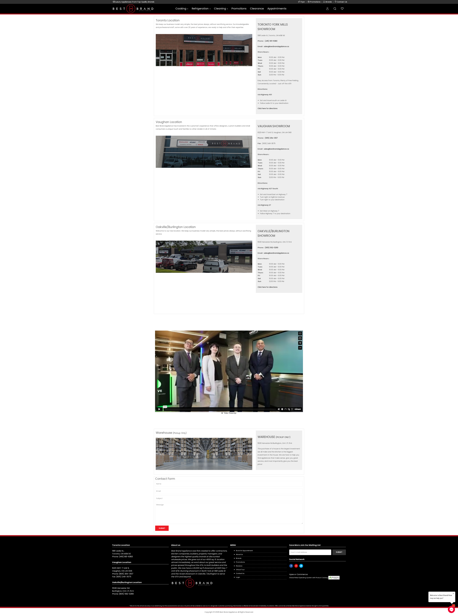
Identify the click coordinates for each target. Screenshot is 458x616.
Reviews (239, 566)
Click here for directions (267, 108)
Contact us (240, 573)
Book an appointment (244, 550)
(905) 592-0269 (271, 247)
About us (239, 554)
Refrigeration (200, 8)
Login (238, 577)
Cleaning (220, 8)
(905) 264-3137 (271, 138)
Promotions (238, 8)
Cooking (180, 8)
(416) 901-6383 (271, 41)
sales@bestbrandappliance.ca (276, 46)
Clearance (257, 8)
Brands (238, 558)
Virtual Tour (240, 569)
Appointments (276, 8)
